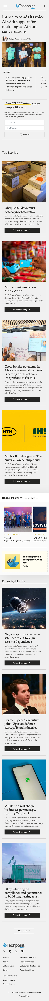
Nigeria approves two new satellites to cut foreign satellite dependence (22, 638)
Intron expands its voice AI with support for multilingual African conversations (23, 24)
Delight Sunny (14, 39)
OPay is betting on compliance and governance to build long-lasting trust (23, 893)
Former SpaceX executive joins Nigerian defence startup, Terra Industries (22, 724)
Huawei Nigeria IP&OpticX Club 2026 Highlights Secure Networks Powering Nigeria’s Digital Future (17, 539)
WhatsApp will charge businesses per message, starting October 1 (20, 810)
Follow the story (20, 230)
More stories (24, 931)
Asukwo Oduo (26, 39)
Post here (26, 566)
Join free (25, 134)
